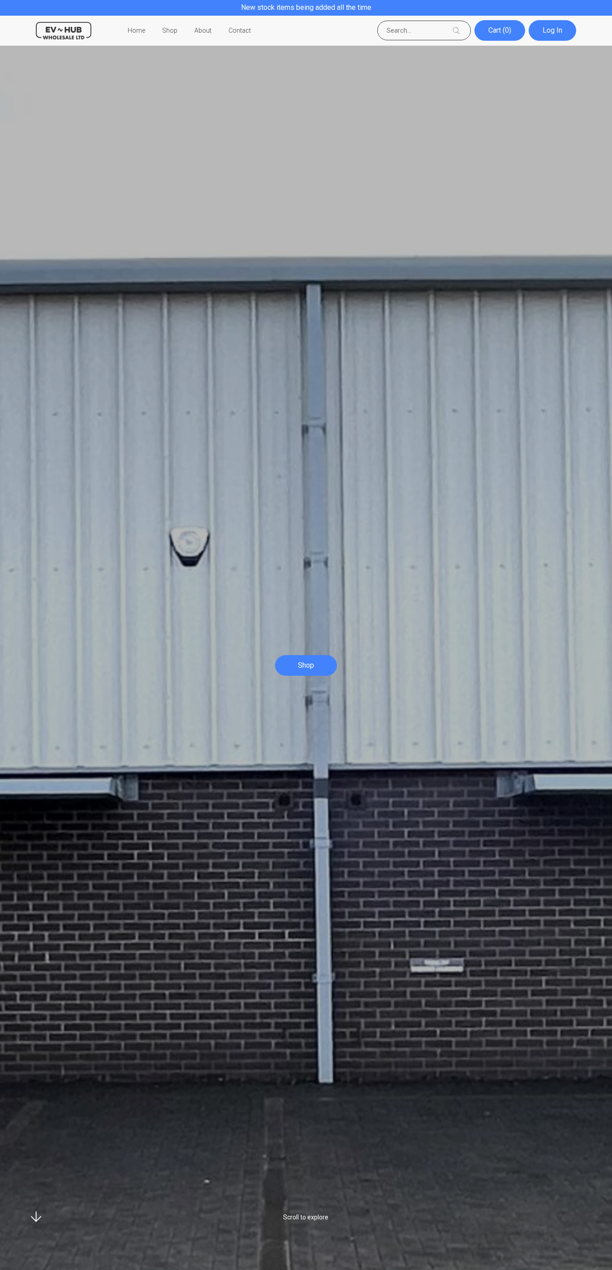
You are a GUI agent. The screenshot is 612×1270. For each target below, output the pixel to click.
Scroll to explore (305, 1217)
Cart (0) (499, 30)
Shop (169, 30)
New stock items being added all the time (306, 7)
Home (136, 30)
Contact (239, 30)
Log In (552, 30)
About (202, 30)
